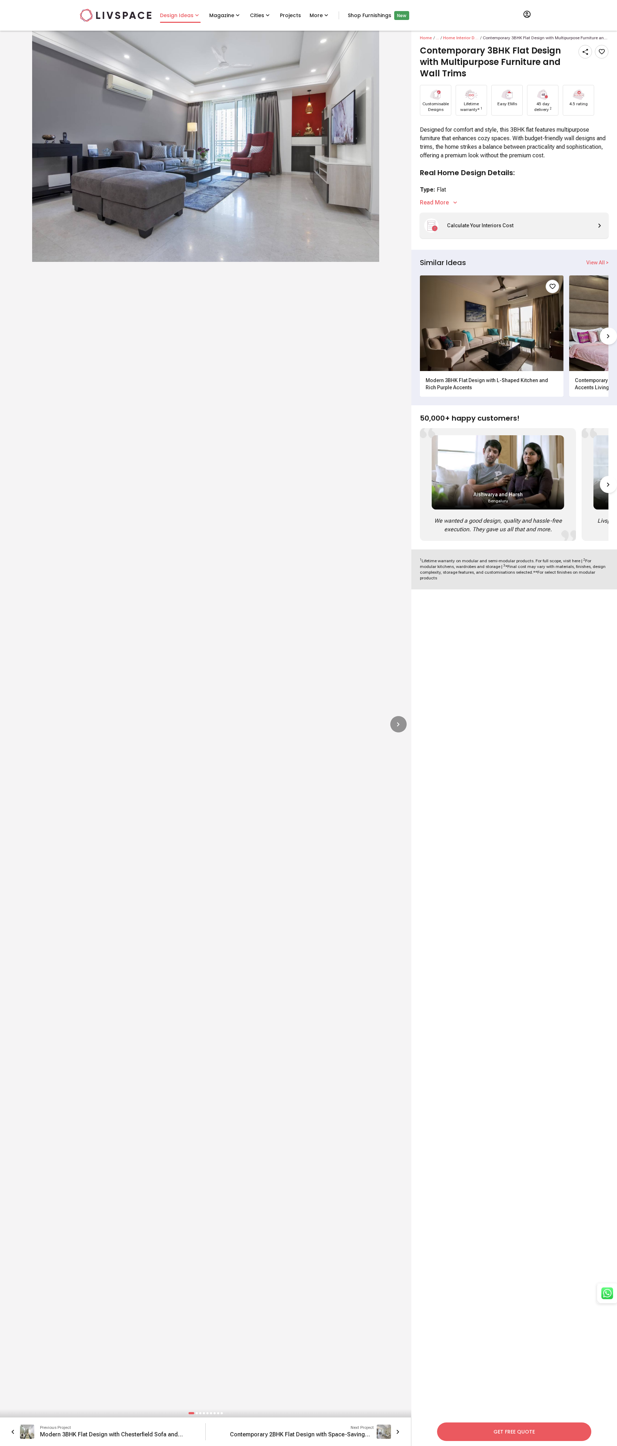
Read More (434, 202)
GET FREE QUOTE (514, 1431)
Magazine (221, 15)
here (576, 560)
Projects (290, 15)
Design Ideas (177, 15)
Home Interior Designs (461, 37)
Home (426, 37)
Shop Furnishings (369, 15)
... (437, 37)
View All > (597, 262)
